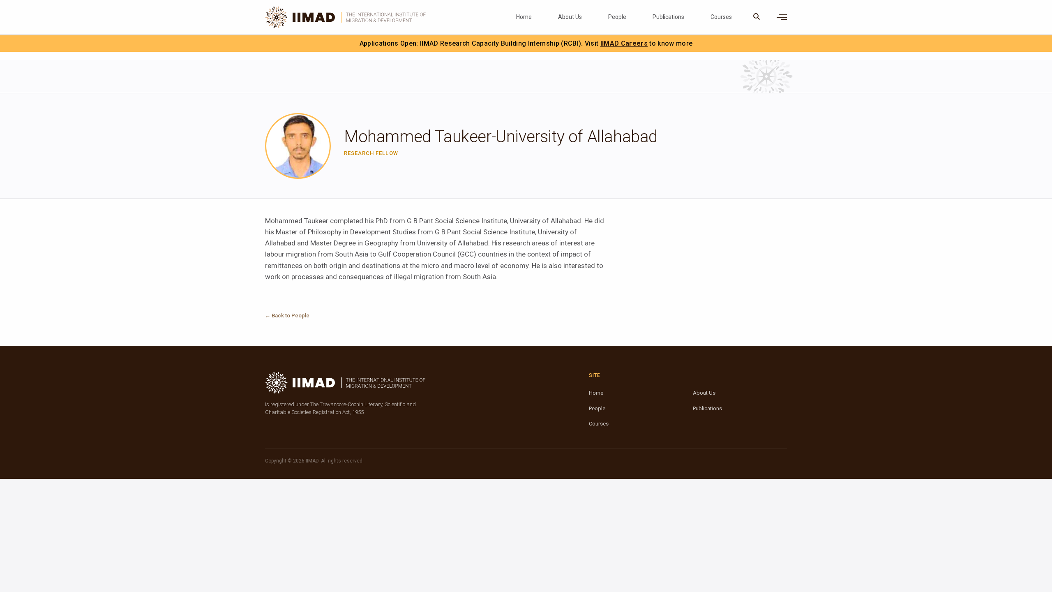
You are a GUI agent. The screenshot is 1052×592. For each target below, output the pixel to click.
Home (524, 17)
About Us (570, 17)
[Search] (756, 17)
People (617, 17)
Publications (668, 17)
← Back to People (287, 315)
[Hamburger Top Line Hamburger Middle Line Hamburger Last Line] (782, 17)
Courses (721, 17)
